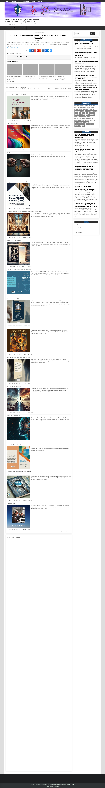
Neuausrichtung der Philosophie (14, 298)
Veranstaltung (18, 53)
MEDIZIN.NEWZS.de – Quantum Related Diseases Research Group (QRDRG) (21, 20)
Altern (76, 105)
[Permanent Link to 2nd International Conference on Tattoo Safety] (46, 69)
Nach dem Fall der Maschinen (14, 386)
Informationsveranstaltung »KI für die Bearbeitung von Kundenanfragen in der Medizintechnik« (86, 54)
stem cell (87, 122)
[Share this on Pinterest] (38, 50)
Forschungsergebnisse (92, 111)
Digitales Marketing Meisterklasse (15, 444)
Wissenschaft (13, 1)
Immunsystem (92, 113)
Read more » (45, 99)
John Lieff (83, 115)
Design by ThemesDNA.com (52, 786)
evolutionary (77, 111)
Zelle (83, 126)
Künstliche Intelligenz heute (13, 415)
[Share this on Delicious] (51, 50)
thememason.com (68, 531)
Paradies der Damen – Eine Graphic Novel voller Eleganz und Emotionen (24, 211)
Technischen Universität (80, 124)
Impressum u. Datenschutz (36, 1)
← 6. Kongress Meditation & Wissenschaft (16, 87)
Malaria (76, 116)
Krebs (87, 115)
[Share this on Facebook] (32, 50)
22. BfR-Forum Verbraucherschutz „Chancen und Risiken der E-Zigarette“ (38, 36)
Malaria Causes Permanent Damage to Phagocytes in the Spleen (86, 88)
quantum (87, 120)
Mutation (85, 118)
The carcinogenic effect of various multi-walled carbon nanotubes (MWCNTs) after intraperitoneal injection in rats (84, 169)
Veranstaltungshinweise (39, 32)
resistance (92, 120)
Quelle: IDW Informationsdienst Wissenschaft (18, 47)
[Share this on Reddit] (40, 50)
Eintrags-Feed (77, 227)
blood (86, 105)
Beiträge (14, 28)
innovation (77, 115)
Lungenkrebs (92, 115)
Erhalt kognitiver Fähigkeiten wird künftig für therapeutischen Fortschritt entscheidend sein (85, 77)
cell (82, 107)
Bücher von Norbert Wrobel (13, 537)
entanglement (80, 109)
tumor (92, 124)
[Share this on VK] (43, 50)
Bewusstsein (81, 105)
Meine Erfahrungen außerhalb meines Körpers (18, 357)
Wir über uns (26, 1)
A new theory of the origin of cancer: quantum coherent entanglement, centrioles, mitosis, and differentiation (85, 205)
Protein (82, 120)
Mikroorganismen (78, 118)
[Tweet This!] (30, 50)
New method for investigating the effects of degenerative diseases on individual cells (84, 135)
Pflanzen (90, 118)
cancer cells (77, 107)
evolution (91, 109)
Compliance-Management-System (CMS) (17, 182)
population (77, 120)
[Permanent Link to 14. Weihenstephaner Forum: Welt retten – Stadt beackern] (30, 69)
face (83, 111)
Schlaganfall (80, 122)
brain (90, 105)
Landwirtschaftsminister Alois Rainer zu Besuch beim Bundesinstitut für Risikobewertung (86, 43)
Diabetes (93, 107)
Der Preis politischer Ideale (13, 152)
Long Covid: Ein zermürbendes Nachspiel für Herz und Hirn (86, 62)
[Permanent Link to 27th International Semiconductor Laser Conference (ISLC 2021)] (63, 69)
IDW (13, 53)
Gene (80, 113)
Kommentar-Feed (78, 230)
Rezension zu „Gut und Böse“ (14, 240)
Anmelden (77, 224)
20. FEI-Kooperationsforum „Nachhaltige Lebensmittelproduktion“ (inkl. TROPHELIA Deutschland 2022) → (46, 88)
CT (85, 107)
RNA (75, 122)
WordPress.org (78, 232)
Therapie (87, 124)
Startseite (8, 28)
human (83, 113)
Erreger (86, 109)
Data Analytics (10, 474)
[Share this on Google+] (35, 50)
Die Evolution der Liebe (12, 123)
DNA (75, 109)
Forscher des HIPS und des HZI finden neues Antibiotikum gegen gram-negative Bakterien (84, 149)
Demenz (88, 107)
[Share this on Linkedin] (48, 50)
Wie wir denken (11, 503)
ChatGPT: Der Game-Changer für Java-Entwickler (19, 269)
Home (7, 1)
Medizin (80, 116)
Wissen (19, 1)
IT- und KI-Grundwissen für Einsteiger (16, 94)
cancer (94, 105)
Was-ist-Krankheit (21, 28)
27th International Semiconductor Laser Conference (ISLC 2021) (61, 78)
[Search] (99, 28)
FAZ (85, 111)
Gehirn (76, 113)
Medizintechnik (87, 116)
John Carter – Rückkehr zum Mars (15, 328)
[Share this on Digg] (46, 50)
